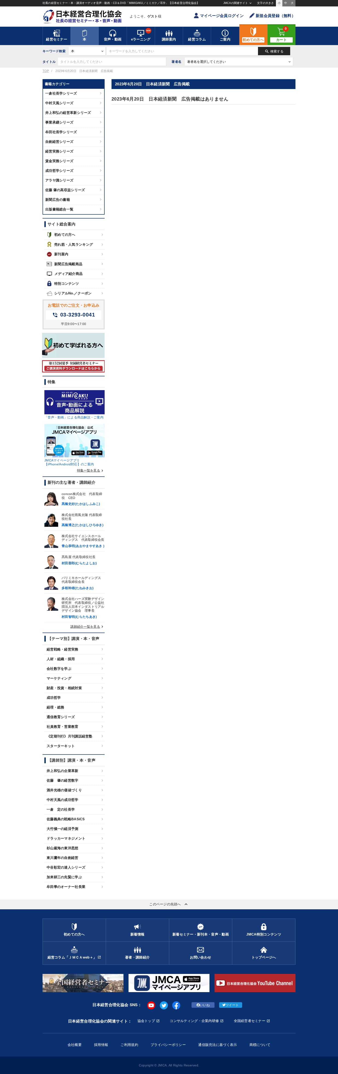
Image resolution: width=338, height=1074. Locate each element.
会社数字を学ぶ (59, 669)
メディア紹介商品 (65, 273)
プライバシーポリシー (168, 1045)
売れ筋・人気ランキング (73, 244)
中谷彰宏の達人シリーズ (66, 867)
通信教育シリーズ (61, 717)
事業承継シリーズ (59, 122)
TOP (46, 71)
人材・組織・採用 (61, 659)
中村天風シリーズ (59, 103)
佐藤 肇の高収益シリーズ (65, 190)
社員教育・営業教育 (62, 726)
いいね (205, 1005)
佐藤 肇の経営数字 (62, 780)
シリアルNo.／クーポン (73, 293)
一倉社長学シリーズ (61, 93)
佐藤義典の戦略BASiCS (66, 819)
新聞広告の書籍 (57, 200)
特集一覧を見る (91, 470)
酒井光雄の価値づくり (64, 790)
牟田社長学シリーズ (61, 132)
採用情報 (101, 1045)
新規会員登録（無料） (275, 16)
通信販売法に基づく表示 (217, 1045)
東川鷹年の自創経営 (62, 858)
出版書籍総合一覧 (59, 209)
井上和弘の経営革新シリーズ (68, 113)
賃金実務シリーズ (59, 161)
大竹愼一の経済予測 (62, 829)
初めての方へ (64, 234)
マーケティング (59, 678)
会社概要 (75, 1045)
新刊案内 (61, 254)
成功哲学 (54, 698)
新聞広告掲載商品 (68, 264)
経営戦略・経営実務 (62, 649)
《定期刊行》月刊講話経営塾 (69, 736)
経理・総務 (55, 707)
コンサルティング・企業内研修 (194, 1021)
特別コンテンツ (66, 283)
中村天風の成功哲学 (62, 800)
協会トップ (146, 1021)
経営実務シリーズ (59, 151)
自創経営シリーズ (59, 142)
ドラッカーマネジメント (66, 838)
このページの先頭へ (169, 904)
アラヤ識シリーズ (59, 180)
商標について (260, 1045)
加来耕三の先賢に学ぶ (64, 877)
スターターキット (61, 746)
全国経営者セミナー (250, 1021)
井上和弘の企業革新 (62, 771)
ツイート (232, 1005)
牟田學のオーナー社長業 (66, 887)
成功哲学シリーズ (59, 171)
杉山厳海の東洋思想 (62, 848)
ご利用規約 (129, 1045)
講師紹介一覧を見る (87, 626)
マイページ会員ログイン (222, 16)
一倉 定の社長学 (61, 809)
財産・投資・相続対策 (64, 688)
